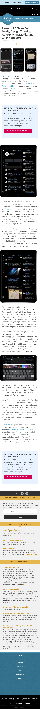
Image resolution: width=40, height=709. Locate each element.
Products (20, 663)
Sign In (35, 14)
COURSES (24, 18)
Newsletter (20, 674)
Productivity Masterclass (13, 540)
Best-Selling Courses (20, 524)
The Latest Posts (20, 562)
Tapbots (13, 402)
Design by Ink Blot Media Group (13, 706)
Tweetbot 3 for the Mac (14, 209)
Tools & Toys (22, 700)
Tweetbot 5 (6, 425)
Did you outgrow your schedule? (16, 614)
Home (20, 655)
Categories (17, 9)
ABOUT (17, 18)
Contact (20, 667)
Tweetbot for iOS (16, 88)
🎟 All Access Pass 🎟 (11, 530)
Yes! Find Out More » (18, 131)
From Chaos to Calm (11, 589)
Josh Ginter (10, 44)
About (20, 659)
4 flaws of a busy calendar (13, 567)
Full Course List (9, 549)
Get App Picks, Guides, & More (20, 498)
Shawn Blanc (14, 698)
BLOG (31, 18)
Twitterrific (6, 76)
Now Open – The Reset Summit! (15, 607)
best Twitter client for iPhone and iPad (21, 430)
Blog (20, 670)
